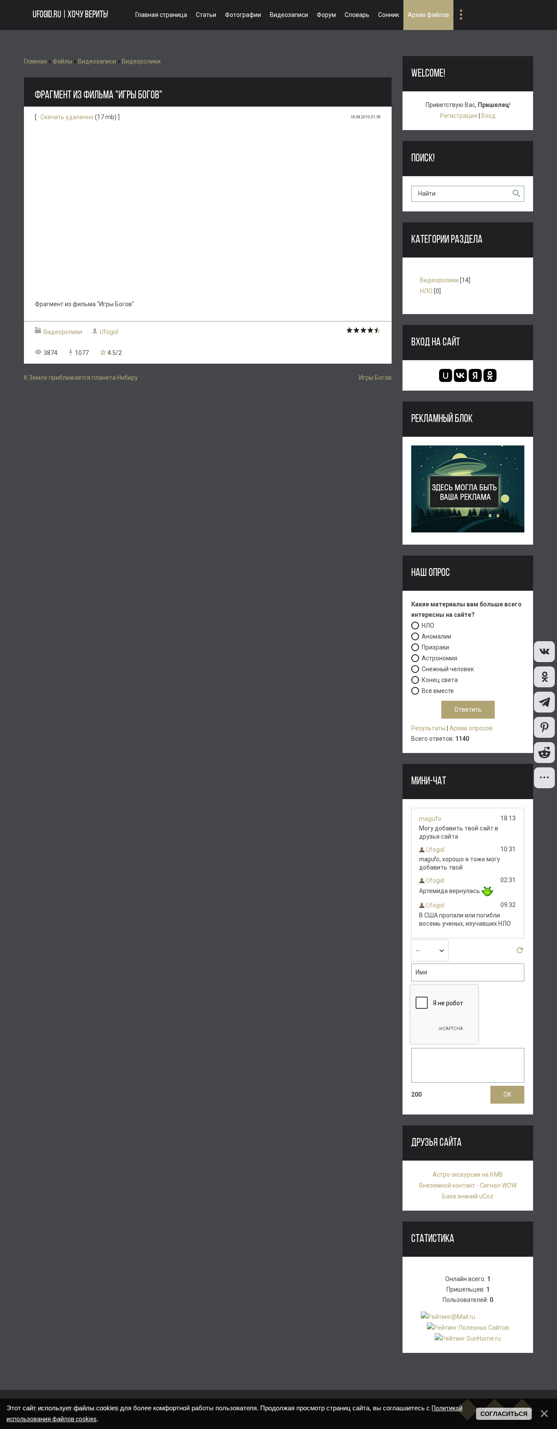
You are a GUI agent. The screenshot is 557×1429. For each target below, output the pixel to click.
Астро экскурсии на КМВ (468, 1174)
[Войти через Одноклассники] (490, 375)
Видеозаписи (97, 61)
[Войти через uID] (445, 375)
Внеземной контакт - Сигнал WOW (468, 1185)
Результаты (428, 728)
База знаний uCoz (467, 1196)
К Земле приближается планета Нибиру (81, 377)
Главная (35, 61)
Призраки (435, 647)
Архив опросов (471, 728)
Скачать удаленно (67, 117)
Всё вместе (438, 690)
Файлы (62, 61)
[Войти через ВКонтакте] (460, 375)
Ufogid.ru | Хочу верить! (70, 15)
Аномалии (436, 636)
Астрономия (439, 658)
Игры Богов (375, 377)
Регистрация (458, 115)
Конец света (440, 679)
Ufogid (109, 331)
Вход (488, 115)
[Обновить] (519, 952)
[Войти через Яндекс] (475, 375)
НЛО (426, 291)
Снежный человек (448, 669)
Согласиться (503, 1413)
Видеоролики (141, 61)
